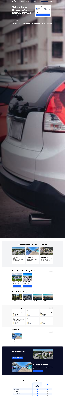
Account (51, 1)
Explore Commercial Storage (17, 357)
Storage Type (38, 8)
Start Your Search (15, 262)
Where (45, 8)
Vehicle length (38, 11)
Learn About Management (38, 370)
